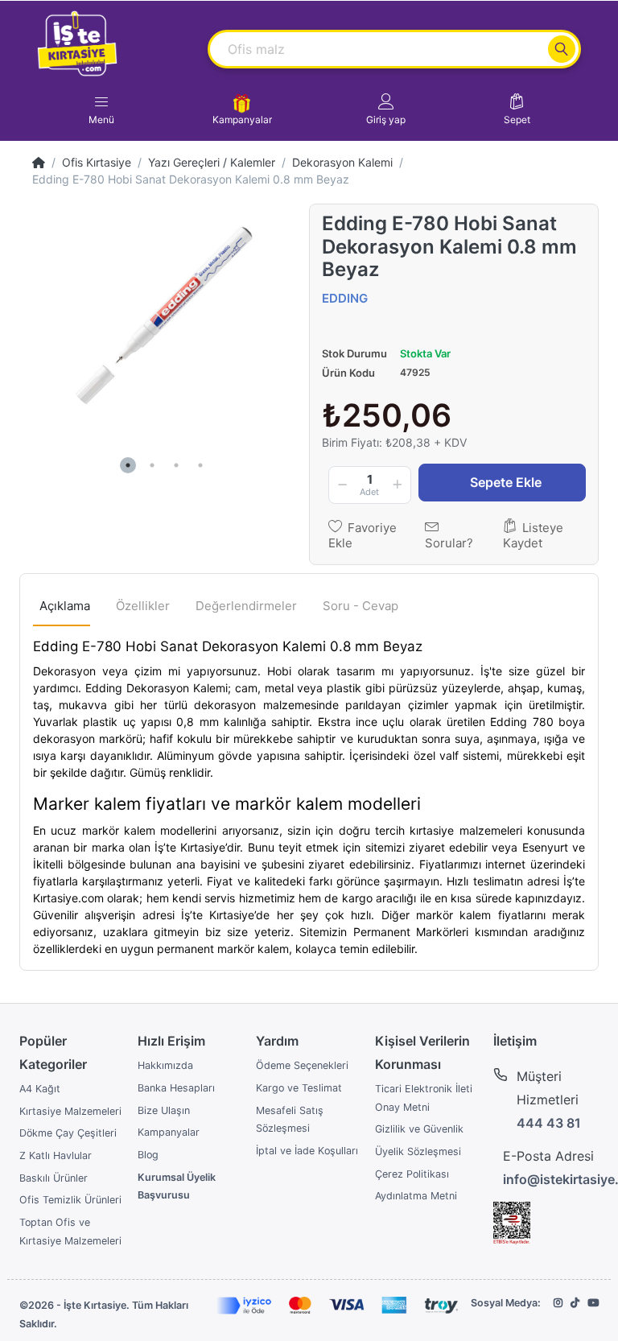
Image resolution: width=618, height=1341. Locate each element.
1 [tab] (128, 465)
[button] (386, 109)
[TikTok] (575, 1303)
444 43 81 (549, 1123)
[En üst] (38, 162)
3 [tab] (176, 465)
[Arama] (561, 49)
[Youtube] (593, 1303)
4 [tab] (200, 465)
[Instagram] (558, 1303)
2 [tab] (152, 465)
